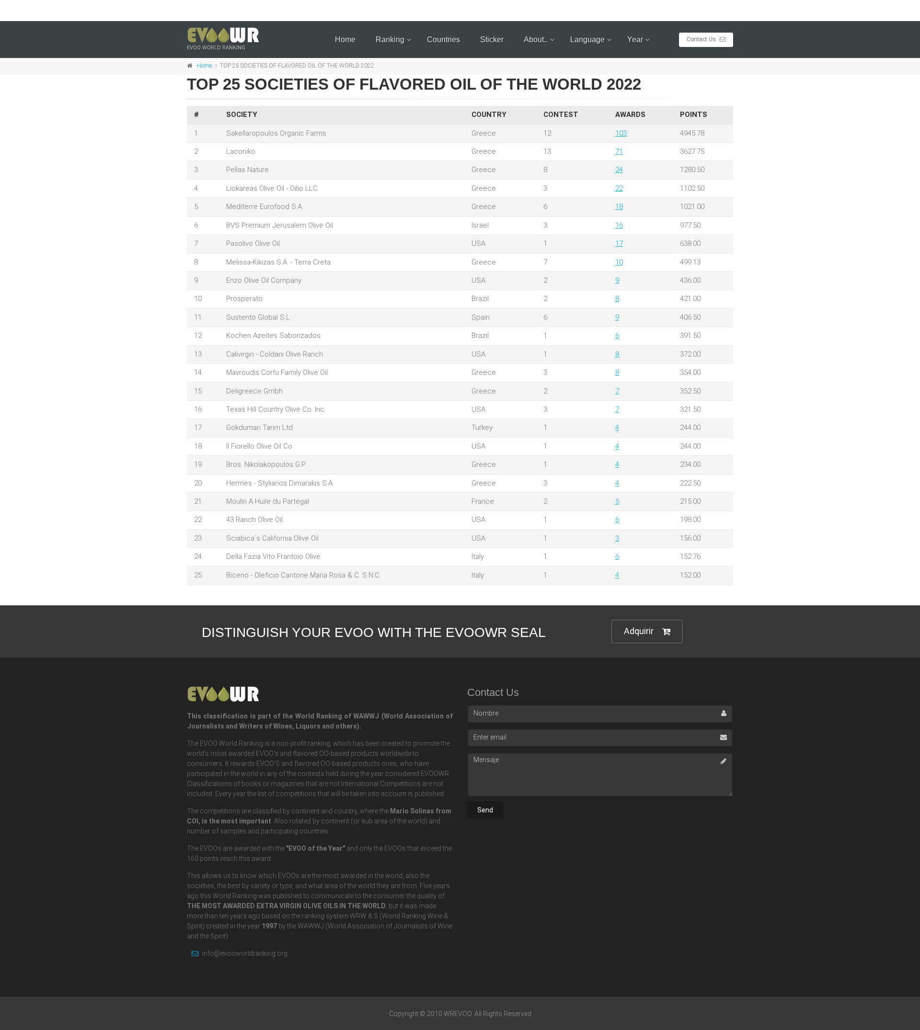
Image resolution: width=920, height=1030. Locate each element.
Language (587, 39)
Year (635, 39)
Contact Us (702, 39)
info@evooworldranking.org (244, 953)
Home (345, 39)
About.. (536, 39)
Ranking (390, 39)
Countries (443, 39)
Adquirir (639, 631)
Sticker (492, 39)
